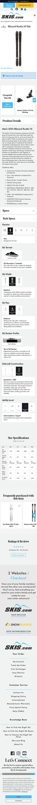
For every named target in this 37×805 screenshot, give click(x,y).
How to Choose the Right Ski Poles (18, 736)
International (18, 700)
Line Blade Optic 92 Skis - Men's (11, 525)
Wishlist (19, 676)
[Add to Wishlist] (19, 505)
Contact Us (18, 693)
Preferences (18, 800)
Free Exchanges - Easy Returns (18, 1)
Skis (13, 21)
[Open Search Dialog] (12, 9)
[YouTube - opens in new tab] (24, 753)
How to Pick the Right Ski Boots (18, 731)
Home (2, 21)
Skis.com (9, 5)
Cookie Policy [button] (17, 789)
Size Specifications (7, 68)
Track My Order (18, 665)
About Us (18, 744)
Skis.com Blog (18, 741)
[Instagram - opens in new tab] (18, 753)
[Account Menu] (16, 9)
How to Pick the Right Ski (18, 727)
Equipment (8, 21)
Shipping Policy (18, 696)
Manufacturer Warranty (18, 704)
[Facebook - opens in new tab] (12, 753)
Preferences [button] (25, 791)
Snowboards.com (25, 5)
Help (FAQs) (18, 711)
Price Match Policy (18, 707)
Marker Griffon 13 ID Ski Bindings (25, 111)
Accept (18, 796)
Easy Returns (18, 673)
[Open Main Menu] (31, 15)
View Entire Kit (7, 105)
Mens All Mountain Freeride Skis (23, 21)
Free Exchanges (18, 669)
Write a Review (18, 555)
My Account (18, 662)
